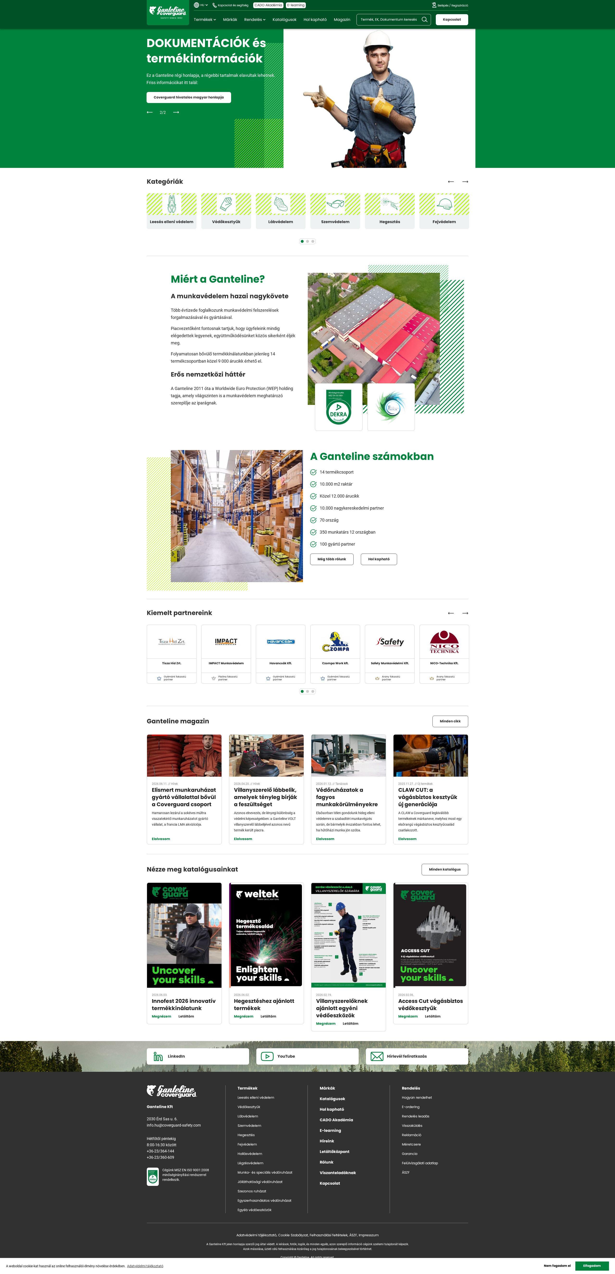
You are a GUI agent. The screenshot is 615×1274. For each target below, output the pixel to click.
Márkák (230, 20)
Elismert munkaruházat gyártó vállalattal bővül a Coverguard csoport (184, 797)
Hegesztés (390, 222)
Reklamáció (411, 1135)
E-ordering (410, 1107)
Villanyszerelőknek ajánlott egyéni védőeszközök (342, 1008)
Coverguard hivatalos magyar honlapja (189, 97)
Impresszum (369, 1235)
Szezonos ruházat (252, 1191)
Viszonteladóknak (338, 1173)
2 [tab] (307, 241)
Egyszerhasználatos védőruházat (264, 1200)
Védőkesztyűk (226, 222)
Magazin (342, 20)
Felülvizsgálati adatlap (420, 1163)
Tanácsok (341, 784)
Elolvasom (161, 839)
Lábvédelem (280, 222)
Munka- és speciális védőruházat (265, 1172)
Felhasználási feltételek (329, 1235)
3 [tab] (312, 241)
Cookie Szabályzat (293, 1235)
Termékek (203, 20)
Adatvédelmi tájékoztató (256, 1235)
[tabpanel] (172, 211)
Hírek (174, 784)
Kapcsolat (452, 19)
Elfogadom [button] (592, 1266)
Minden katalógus (445, 869)
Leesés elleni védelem (171, 222)
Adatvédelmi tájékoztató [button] (145, 1266)
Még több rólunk (332, 559)
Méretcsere (411, 1144)
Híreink (327, 1141)
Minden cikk (450, 721)
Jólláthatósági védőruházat (260, 1182)
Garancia (409, 1154)
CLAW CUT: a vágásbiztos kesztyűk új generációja (427, 797)
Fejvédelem (444, 222)
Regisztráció (459, 5)
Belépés (443, 5)
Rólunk (326, 1162)
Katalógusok (284, 20)
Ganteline (168, 12)
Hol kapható (315, 20)
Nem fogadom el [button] (557, 1266)
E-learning (295, 5)
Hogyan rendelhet (417, 1097)
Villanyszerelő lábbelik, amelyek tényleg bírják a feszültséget (265, 797)
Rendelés (253, 20)
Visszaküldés (412, 1126)
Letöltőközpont (335, 1152)
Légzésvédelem (250, 1163)
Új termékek (425, 784)
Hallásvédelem (250, 1154)
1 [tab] (302, 241)
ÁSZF (406, 1172)
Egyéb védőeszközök (254, 1210)
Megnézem (161, 1016)
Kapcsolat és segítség (233, 5)
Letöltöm (186, 1016)
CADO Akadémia (268, 5)
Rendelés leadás (415, 1116)
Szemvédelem (335, 222)
